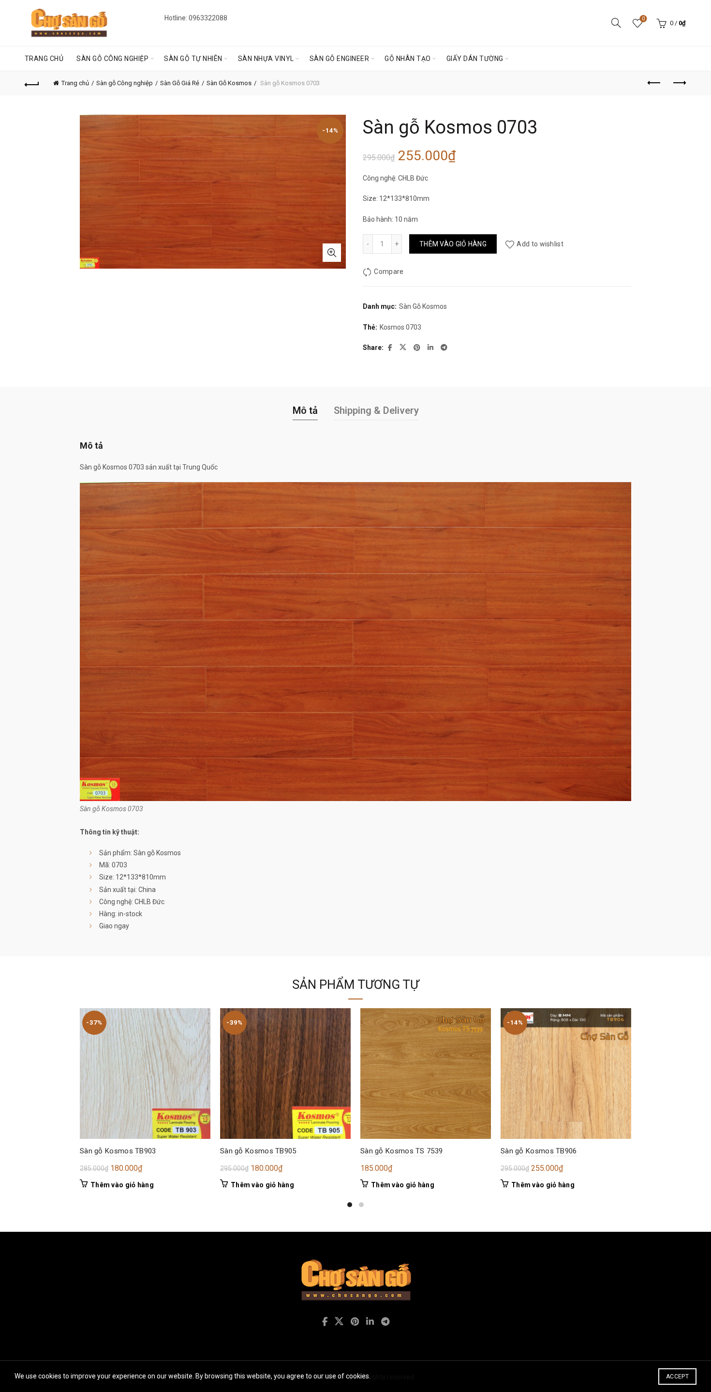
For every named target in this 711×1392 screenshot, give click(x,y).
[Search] (616, 22)
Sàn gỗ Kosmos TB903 (118, 1151)
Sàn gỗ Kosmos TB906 (539, 1151)
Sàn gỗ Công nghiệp (112, 58)
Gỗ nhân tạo (408, 58)
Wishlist (643, 18)
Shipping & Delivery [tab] (376, 410)
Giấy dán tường (475, 58)
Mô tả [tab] (305, 410)
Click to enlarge (332, 252)
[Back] (32, 83)
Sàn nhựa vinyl (266, 58)
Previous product (654, 83)
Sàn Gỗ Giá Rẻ (179, 83)
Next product (679, 83)
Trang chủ (44, 58)
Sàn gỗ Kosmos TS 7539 (401, 1151)
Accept (677, 1376)
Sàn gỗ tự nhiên (193, 58)
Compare (388, 271)
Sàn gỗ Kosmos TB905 (258, 1151)
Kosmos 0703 (400, 327)
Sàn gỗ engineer (340, 58)
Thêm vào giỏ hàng (453, 244)
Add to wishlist (540, 244)
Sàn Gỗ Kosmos (229, 83)
